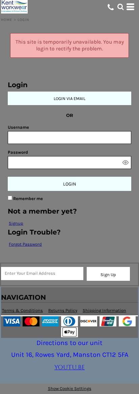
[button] (120, 6)
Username (18, 127)
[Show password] (125, 162)
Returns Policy (62, 310)
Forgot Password (25, 244)
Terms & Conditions (22, 310)
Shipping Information (104, 310)
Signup (16, 223)
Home (6, 20)
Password (18, 152)
